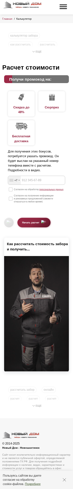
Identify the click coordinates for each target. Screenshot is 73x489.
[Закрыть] (64, 480)
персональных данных (51, 189)
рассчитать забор (22, 389)
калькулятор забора (24, 35)
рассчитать (47, 44)
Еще (39, 51)
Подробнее (33, 484)
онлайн (49, 389)
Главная (7, 18)
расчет (14, 398)
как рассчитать (20, 44)
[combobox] (14, 180)
